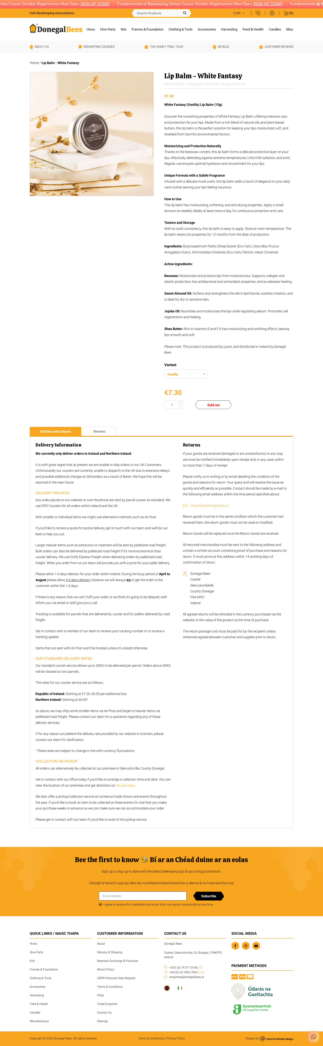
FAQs (100, 995)
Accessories (207, 29)
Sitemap (102, 1021)
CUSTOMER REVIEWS (279, 47)
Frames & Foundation (147, 29)
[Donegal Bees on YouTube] (256, 945)
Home (34, 63)
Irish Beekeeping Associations (52, 13)
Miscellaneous (39, 1021)
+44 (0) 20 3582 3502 (186, 972)
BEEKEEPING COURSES (99, 47)
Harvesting (229, 29)
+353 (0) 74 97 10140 (186, 967)
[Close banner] (318, 4)
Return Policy (105, 969)
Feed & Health (253, 29)
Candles (275, 29)
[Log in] (272, 13)
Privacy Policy (175, 1038)
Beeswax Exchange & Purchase (117, 961)
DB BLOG (223, 47)
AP (205, 84)
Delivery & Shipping (109, 952)
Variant (170, 365)
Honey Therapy (220, 84)
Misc (289, 29)
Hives (91, 29)
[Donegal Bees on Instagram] (246, 945)
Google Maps (125, 785)
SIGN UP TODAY (86, 4)
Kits (123, 29)
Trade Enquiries (107, 1004)
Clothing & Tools (181, 29)
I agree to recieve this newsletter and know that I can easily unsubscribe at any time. (159, 904)
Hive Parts (108, 29)
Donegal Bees (63, 1038)
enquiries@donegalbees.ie (209, 505)
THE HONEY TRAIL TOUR (166, 47)
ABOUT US (42, 47)
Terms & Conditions (110, 987)
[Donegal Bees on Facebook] (235, 945)
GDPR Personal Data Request (116, 978)
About (101, 943)
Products (239, 84)
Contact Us (104, 1012)
